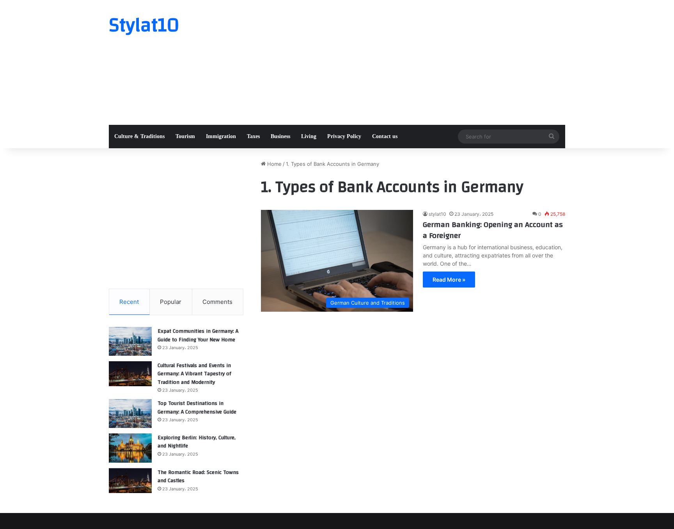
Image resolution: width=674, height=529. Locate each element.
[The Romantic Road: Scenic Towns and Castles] (130, 480)
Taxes (253, 136)
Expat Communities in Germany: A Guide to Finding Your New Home (198, 335)
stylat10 (437, 214)
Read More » (449, 279)
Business (280, 136)
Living (308, 136)
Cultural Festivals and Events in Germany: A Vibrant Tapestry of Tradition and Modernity (194, 373)
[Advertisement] (415, 62)
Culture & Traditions (139, 136)
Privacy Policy (344, 136)
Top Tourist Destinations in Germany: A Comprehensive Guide (197, 407)
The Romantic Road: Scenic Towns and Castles (198, 476)
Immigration (221, 136)
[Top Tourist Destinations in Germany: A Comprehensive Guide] (130, 413)
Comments (217, 301)
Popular (170, 301)
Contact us (384, 136)
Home (274, 164)
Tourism (185, 136)
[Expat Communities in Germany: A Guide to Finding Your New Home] (130, 341)
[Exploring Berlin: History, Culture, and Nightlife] (130, 448)
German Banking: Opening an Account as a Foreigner (493, 230)
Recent (129, 301)
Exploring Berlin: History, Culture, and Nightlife (197, 442)
